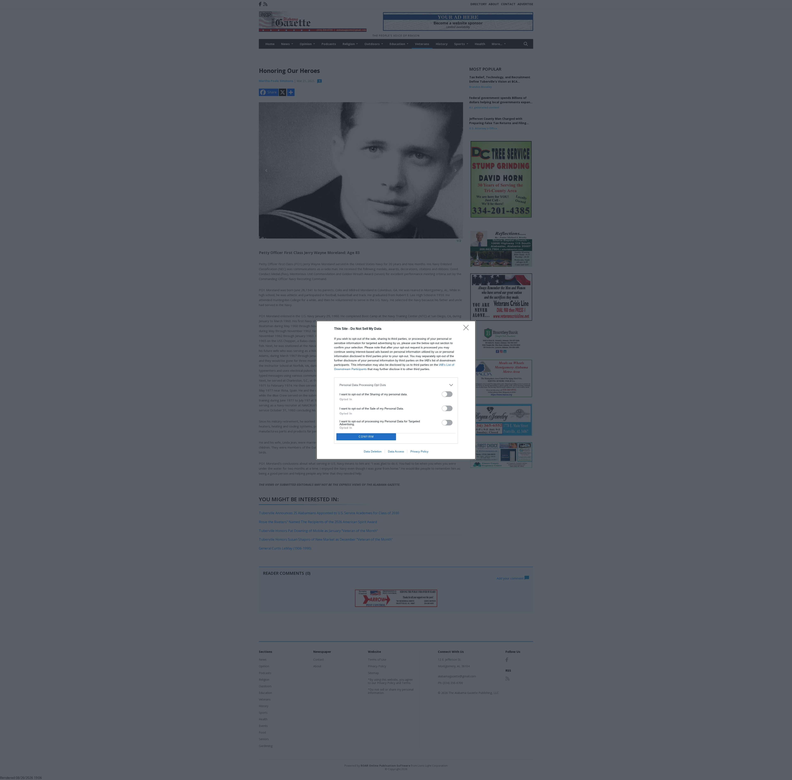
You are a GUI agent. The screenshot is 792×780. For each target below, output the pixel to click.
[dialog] (396, 390)
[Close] (467, 329)
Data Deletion (373, 451)
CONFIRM (366, 436)
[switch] (447, 394)
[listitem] (396, 385)
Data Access (396, 451)
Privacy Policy (419, 451)
